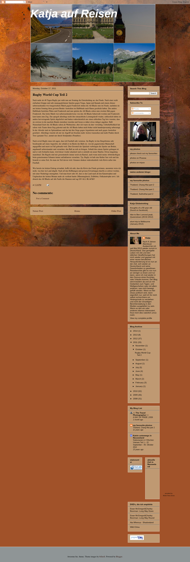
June (137, 371)
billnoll (102, 556)
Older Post (116, 211)
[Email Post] (48, 184)
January (139, 386)
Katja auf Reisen (74, 13)
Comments (138, 113)
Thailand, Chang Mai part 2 (142, 185)
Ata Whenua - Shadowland (142, 522)
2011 (135, 342)
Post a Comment (42, 198)
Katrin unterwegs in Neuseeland (142, 436)
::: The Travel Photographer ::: (141, 414)
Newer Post (38, 211)
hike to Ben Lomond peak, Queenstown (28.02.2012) (141, 215)
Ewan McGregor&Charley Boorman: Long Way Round (142, 516)
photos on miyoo (137, 162)
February (139, 382)
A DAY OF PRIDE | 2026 (143, 417)
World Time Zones (169, 495)
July (137, 367)
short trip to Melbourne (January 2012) (140, 222)
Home (77, 211)
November (140, 346)
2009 (135, 395)
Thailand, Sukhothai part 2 (141, 194)
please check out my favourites (143, 153)
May (137, 375)
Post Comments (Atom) (82, 218)
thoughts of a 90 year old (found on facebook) (141, 209)
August (138, 363)
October (139, 349)
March (138, 379)
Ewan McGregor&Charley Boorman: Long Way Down (142, 510)
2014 (135, 331)
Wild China (135, 527)
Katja (147, 238)
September (140, 360)
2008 (135, 399)
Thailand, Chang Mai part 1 (142, 189)
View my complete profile (141, 318)
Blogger (119, 556)
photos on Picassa (138, 158)
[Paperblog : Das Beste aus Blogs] (137, 539)
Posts (136, 109)
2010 (135, 391)
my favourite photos (142, 425)
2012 (135, 338)
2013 (135, 335)
